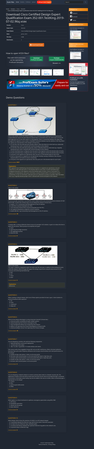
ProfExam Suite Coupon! (44, 2)
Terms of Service (43, 444)
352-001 (23, 9)
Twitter (74, 20)
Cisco (18, 9)
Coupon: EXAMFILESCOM (57, 59)
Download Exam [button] (37, 45)
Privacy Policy (51, 444)
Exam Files (10, 2)
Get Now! (73, 89)
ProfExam (28, 2)
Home (17, 2)
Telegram (74, 13)
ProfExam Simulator (36, 59)
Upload (34, 2)
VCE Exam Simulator (77, 28)
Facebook (74, 16)
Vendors (22, 2)
